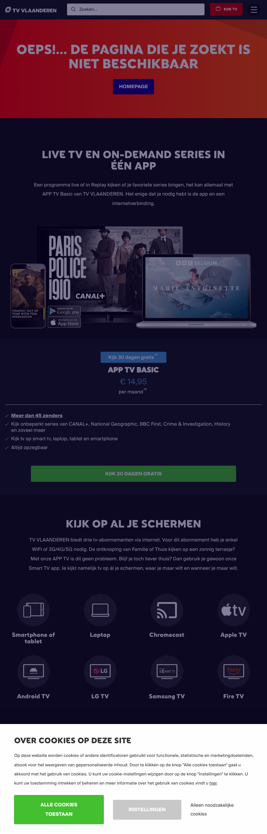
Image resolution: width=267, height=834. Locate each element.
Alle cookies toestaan (59, 809)
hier (213, 783)
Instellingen (147, 809)
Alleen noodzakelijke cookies (212, 809)
